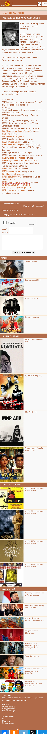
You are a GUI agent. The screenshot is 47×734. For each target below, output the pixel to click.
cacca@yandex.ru (8, 709)
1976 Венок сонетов (11, 171)
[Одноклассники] (14, 732)
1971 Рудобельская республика (16, 185)
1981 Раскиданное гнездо (13, 158)
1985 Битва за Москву (11, 142)
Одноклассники (8, 723)
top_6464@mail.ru (8, 706)
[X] (32, 732)
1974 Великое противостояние (16, 182)
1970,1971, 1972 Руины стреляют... (17, 187)
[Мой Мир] (42, 732)
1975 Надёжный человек (13, 174)
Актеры (8, 13)
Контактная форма (9, 711)
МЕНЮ (3, 5)
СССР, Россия (18, 13)
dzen (3, 719)
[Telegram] (23, 732)
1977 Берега (7, 168)
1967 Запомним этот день (13, 190)
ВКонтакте (6, 721)
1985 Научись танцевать (13, 136)
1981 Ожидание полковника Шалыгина (19, 160)
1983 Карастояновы (11, 144)
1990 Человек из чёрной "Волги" (16, 131)
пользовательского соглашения (14, 700)
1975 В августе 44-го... (11, 176)
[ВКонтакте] (4, 732)
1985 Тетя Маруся (9, 133)
